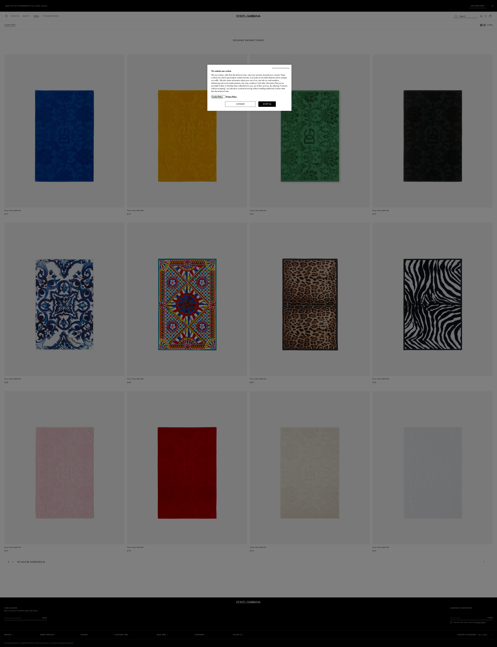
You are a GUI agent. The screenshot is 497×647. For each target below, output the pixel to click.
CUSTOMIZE (240, 104)
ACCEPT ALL (267, 104)
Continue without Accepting (281, 68)
